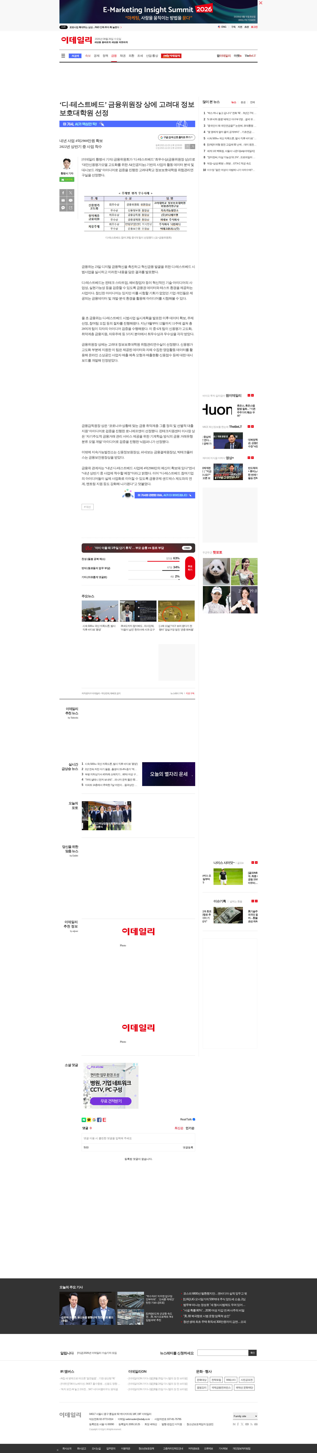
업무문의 (110, 1448)
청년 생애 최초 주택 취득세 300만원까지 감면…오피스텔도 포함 (220, 1321)
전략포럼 (216, 1379)
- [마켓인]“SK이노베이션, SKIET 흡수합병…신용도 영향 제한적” (90, 1383)
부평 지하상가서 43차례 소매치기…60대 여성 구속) (110, 774)
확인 (252, 1352)
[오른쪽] (129, 803)
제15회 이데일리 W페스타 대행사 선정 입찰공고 (102, 1352)
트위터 (70, 192)
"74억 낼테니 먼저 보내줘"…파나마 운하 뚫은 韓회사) (111, 779)
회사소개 (66, 1448)
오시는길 (96, 1448)
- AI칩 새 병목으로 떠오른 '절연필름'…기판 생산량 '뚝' (87, 1378)
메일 (63, 200)
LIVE (63, 27)
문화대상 (201, 1379)
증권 (243, 102)
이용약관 (125, 1448)
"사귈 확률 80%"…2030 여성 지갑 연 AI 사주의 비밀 (212, 1310)
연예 (252, 102)
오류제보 (208, 1448)
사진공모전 (247, 1379)
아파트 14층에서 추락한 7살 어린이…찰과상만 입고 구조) (113, 784)
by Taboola (73, 718)
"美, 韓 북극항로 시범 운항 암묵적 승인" (205, 1316)
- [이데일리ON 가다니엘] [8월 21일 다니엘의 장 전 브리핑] (157, 1389)
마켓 (238, 55)
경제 (96, 55)
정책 (105, 55)
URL (70, 208)
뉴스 (233, 102)
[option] (129, 27)
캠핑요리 (201, 1387)
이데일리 (94, 40)
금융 (114, 55)
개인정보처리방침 (241, 1448)
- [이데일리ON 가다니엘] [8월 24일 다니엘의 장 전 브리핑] (157, 1383)
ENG (223, 26)
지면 (240, 26)
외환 (131, 55)
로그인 (254, 26)
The (250, 55)
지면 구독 (190, 693)
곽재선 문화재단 (244, 1387)
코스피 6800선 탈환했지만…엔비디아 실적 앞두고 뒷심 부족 (218, 1293)
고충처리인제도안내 (173, 1448)
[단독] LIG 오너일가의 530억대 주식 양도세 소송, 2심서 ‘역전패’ (219, 1299)
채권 (122, 55)
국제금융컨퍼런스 (221, 1387)
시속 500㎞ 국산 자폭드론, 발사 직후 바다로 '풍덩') (110, 763)
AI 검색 (75, 55)
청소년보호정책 (146, 1448)
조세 (140, 55)
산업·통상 (152, 55)
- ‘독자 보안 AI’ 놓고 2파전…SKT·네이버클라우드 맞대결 (88, 1389)
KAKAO (63, 208)
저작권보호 (193, 1448)
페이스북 (63, 192)
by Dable (74, 855)
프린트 (70, 200)
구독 (233, 26)
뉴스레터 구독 (176, 693)
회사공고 (81, 1448)
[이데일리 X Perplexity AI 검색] (127, 124)
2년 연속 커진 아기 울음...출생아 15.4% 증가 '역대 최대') (112, 769)
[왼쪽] (125, 803)
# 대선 (87, 506)
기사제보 (223, 1448)
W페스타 (231, 1379)
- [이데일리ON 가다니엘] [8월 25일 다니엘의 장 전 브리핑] (157, 1378)
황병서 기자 (67, 173)
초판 (246, 26)
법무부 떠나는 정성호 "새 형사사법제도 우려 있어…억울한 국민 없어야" (225, 1304)
